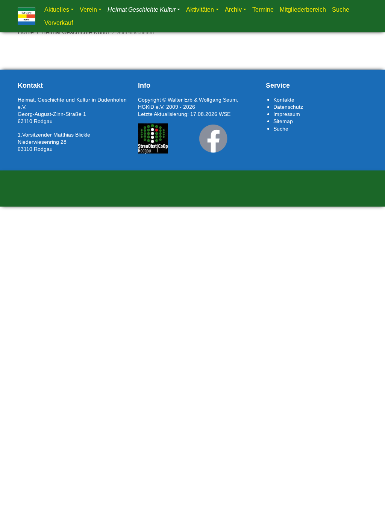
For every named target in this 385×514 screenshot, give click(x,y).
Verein (88, 9)
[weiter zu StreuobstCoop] (153, 138)
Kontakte (283, 100)
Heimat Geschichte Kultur (142, 9)
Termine (263, 9)
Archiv (233, 9)
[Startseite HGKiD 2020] (26, 16)
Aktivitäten (200, 9)
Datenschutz (288, 107)
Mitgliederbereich (303, 9)
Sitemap (283, 121)
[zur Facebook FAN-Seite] (213, 138)
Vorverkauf (58, 23)
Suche (340, 9)
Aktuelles (56, 9)
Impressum (286, 114)
